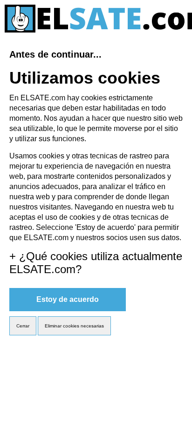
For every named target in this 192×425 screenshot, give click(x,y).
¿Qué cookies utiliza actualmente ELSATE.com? (95, 262)
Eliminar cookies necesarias (74, 325)
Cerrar (22, 325)
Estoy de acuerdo (67, 299)
